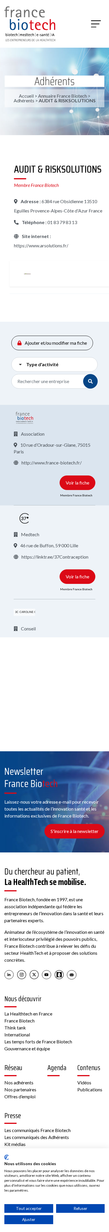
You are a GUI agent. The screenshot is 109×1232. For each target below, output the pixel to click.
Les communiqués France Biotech (37, 1130)
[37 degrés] (24, 518)
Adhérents (54, 81)
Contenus (88, 1067)
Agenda (56, 1067)
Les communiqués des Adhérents (36, 1137)
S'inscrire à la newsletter (75, 831)
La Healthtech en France (28, 1013)
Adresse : (30, 201)
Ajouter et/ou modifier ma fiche (55, 343)
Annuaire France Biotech (62, 96)
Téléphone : (34, 222)
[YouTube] (46, 974)
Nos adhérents (18, 1082)
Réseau (13, 1067)
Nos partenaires (20, 1089)
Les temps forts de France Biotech (38, 1041)
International (17, 1034)
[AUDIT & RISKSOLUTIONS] (27, 273)
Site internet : (36, 236)
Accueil (26, 96)
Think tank (15, 1027)
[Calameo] (59, 974)
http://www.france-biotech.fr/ (51, 462)
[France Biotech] (24, 418)
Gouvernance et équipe (27, 1048)
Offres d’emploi (19, 1096)
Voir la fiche (77, 482)
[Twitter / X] (34, 974)
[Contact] (71, 974)
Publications (89, 1089)
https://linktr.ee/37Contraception (54, 556)
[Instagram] (21, 974)
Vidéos (84, 1082)
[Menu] (96, 24)
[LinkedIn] (9, 974)
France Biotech (19, 1020)
